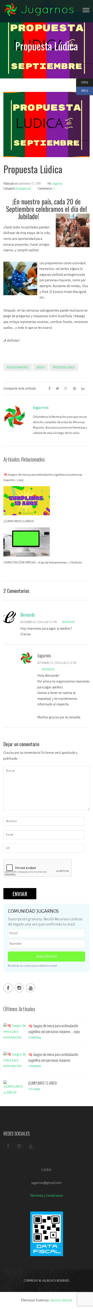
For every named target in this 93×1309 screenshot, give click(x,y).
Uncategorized (22, 188)
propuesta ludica (64, 367)
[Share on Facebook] (50, 388)
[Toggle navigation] (86, 10)
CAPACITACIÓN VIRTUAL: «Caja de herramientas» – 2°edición (42, 562)
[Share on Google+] (66, 388)
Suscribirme (46, 956)
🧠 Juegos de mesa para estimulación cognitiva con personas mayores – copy (42, 477)
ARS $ (82, 91)
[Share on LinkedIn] (82, 388)
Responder (68, 622)
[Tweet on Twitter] (57, 388)
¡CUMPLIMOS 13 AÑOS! (18, 521)
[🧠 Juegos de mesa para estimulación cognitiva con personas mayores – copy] (14, 1031)
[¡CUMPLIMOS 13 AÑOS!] (14, 1088)
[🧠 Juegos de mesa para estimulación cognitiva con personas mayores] (14, 1060)
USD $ (82, 82)
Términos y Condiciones (46, 1195)
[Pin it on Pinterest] (74, 388)
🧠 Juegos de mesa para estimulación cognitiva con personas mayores (53, 1057)
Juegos (40, 367)
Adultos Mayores (17, 367)
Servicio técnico (61, 1300)
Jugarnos (57, 183)
